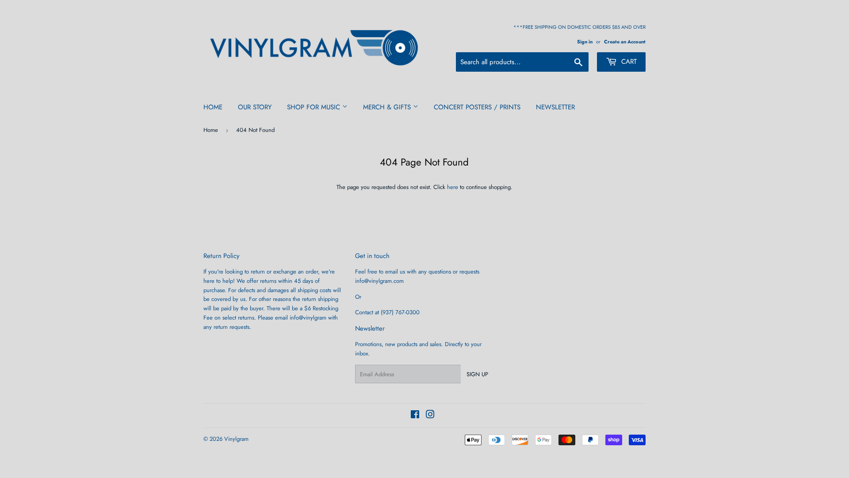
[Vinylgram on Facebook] (415, 416)
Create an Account (625, 41)
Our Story (255, 107)
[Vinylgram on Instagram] (430, 416)
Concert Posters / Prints (477, 107)
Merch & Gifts (388, 107)
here (452, 187)
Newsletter (555, 107)
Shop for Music (314, 107)
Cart (628, 61)
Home (212, 107)
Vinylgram (236, 439)
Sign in (585, 41)
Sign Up (477, 374)
